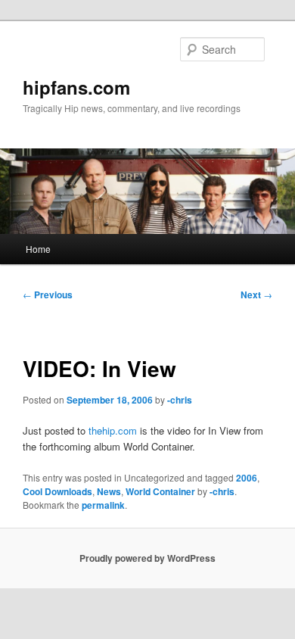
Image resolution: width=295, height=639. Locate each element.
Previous (48, 294)
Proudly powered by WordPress (147, 558)
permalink (103, 505)
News (109, 491)
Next (256, 294)
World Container (160, 491)
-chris (179, 400)
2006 (246, 478)
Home (38, 248)
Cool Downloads (57, 491)
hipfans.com (76, 87)
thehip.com (112, 430)
